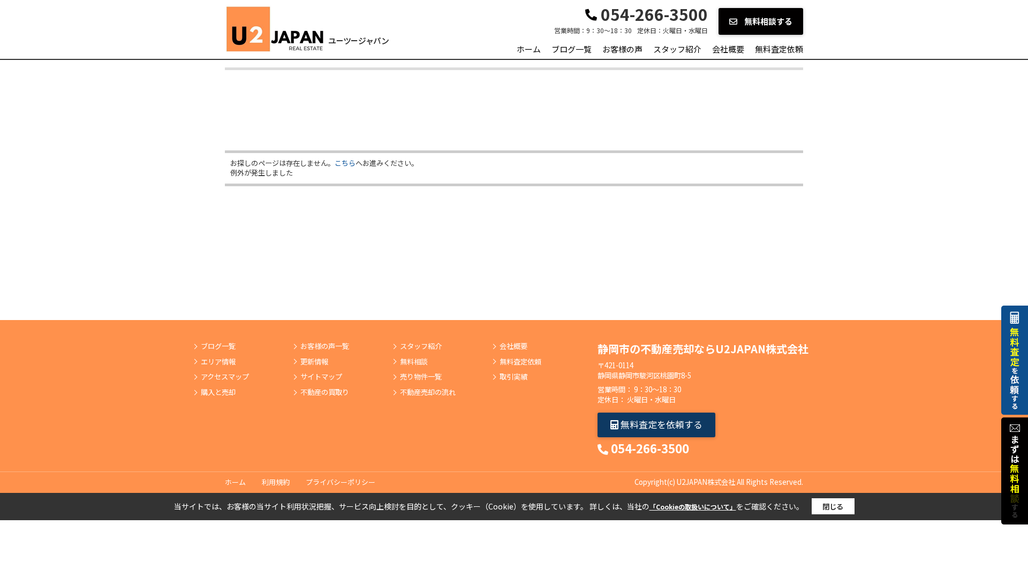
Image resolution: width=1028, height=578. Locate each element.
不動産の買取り (324, 392)
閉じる (832, 506)
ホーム (529, 49)
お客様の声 (622, 49)
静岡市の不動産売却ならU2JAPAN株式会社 (703, 348)
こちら (345, 163)
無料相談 (414, 362)
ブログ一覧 (571, 49)
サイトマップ (321, 377)
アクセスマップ (225, 377)
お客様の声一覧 (324, 346)
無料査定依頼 (779, 49)
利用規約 (276, 482)
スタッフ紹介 (677, 49)
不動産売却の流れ (428, 392)
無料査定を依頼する (660, 424)
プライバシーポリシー (340, 482)
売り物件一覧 (421, 377)
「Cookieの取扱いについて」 (692, 506)
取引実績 (513, 377)
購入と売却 (218, 392)
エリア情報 (218, 362)
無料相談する (767, 21)
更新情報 (314, 362)
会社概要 (728, 49)
